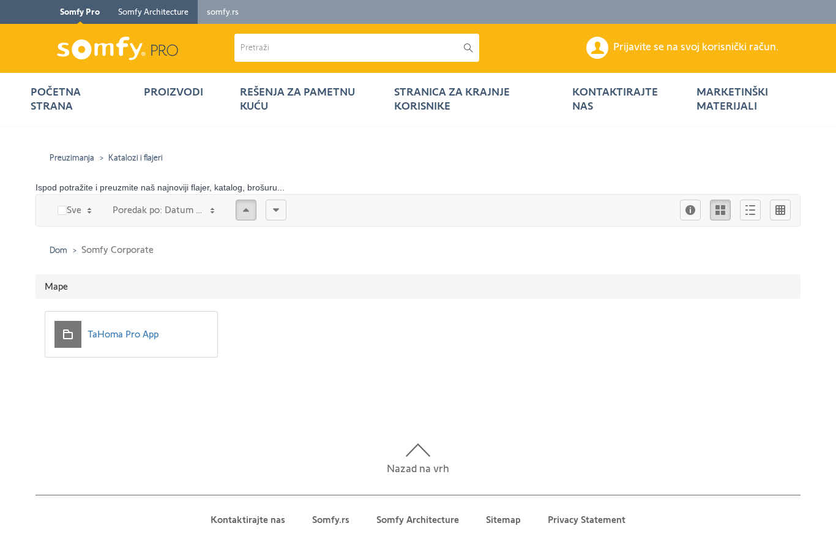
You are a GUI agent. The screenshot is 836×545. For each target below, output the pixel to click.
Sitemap (503, 519)
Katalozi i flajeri (135, 157)
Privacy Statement (586, 519)
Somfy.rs (330, 519)
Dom (58, 250)
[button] (349, 48)
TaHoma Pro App (123, 334)
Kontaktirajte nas (248, 519)
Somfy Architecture (153, 12)
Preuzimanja (72, 157)
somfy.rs (223, 12)
